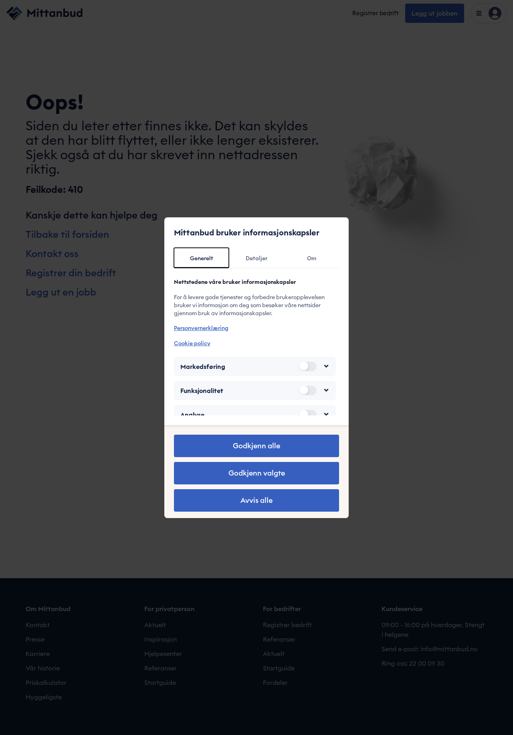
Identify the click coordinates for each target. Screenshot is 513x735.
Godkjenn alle (256, 445)
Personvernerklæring (201, 328)
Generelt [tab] (201, 258)
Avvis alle (256, 500)
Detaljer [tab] (256, 258)
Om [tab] (311, 258)
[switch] (308, 366)
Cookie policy (192, 342)
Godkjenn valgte (256, 473)
